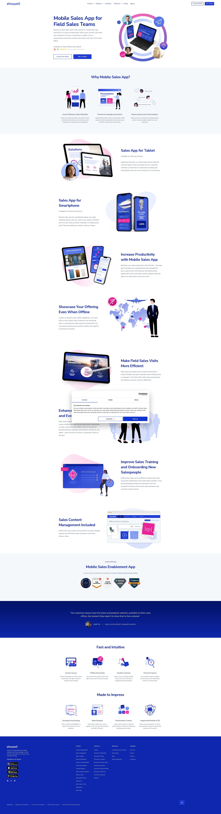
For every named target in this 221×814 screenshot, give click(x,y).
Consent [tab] (84, 399)
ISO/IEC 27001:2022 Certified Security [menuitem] (71, 804)
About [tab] (136, 399)
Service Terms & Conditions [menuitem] (38, 804)
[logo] (12, 746)
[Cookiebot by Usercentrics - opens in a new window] (139, 394)
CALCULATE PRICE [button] (197, 3)
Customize (109, 419)
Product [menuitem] (89, 3)
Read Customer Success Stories (128, 573)
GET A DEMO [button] (209, 3)
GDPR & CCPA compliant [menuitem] (53, 804)
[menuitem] (93, 3)
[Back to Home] (13, 3)
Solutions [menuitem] (98, 3)
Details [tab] (110, 399)
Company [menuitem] (133, 746)
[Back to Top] (181, 802)
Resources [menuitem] (117, 3)
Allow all (135, 419)
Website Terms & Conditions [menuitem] (22, 804)
